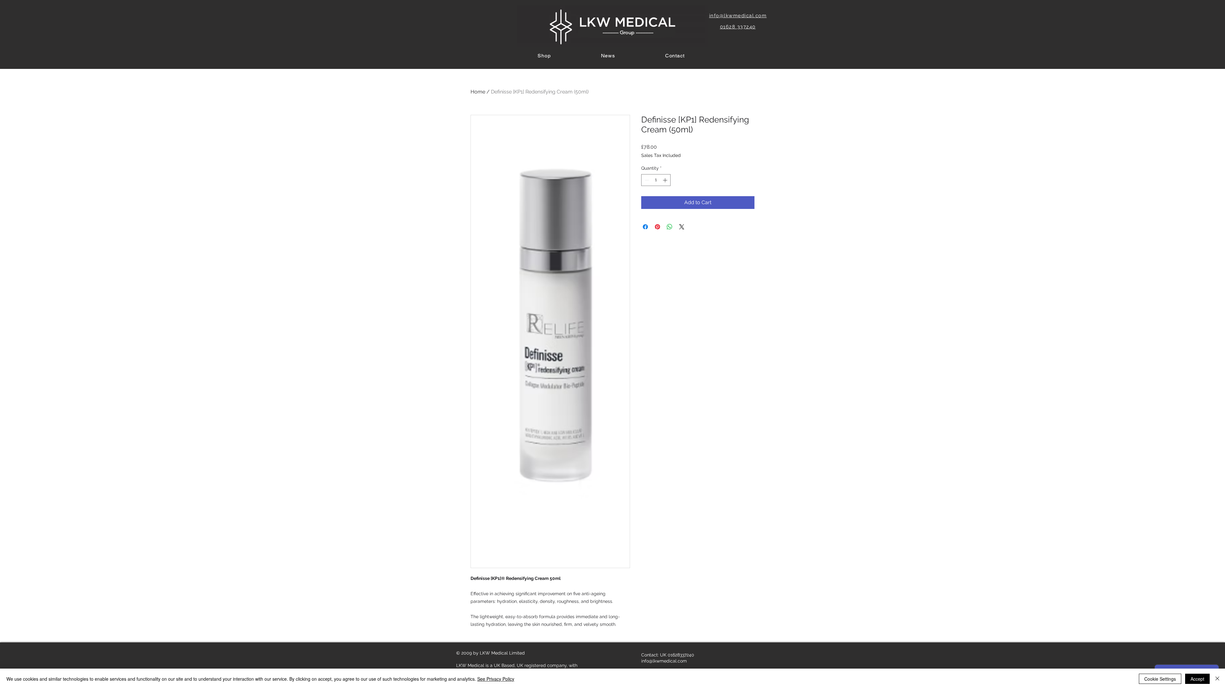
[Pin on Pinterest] (657, 227)
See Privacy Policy (495, 679)
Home (478, 92)
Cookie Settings (1160, 679)
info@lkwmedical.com (664, 660)
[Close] (1217, 679)
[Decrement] (646, 180)
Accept (1197, 679)
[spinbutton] (656, 180)
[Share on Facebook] (645, 227)
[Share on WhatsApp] (669, 227)
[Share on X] (682, 227)
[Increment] (666, 180)
